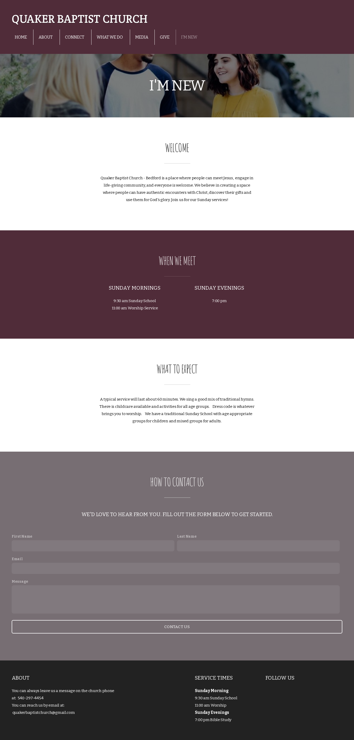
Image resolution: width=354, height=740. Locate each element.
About (46, 37)
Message (20, 581)
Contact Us (177, 626)
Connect (75, 37)
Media (141, 37)
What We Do (110, 37)
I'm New (189, 37)
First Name (22, 536)
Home (21, 37)
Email (17, 559)
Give (164, 37)
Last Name (186, 536)
